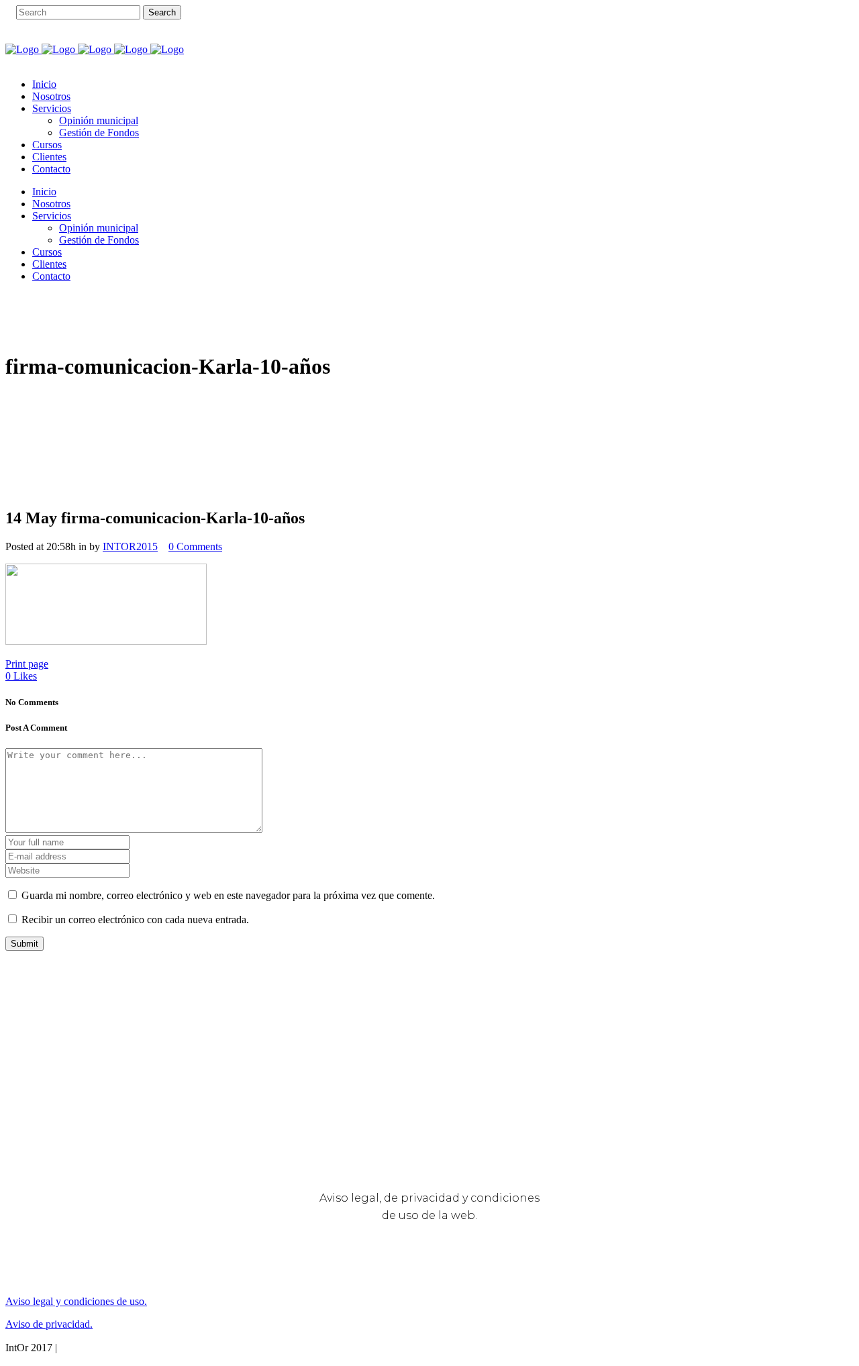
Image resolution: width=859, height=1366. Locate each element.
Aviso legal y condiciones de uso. (76, 1301)
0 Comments (195, 546)
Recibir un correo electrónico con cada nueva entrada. (135, 919)
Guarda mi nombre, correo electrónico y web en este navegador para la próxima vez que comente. (228, 895)
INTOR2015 (130, 546)
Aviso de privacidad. (49, 1324)
